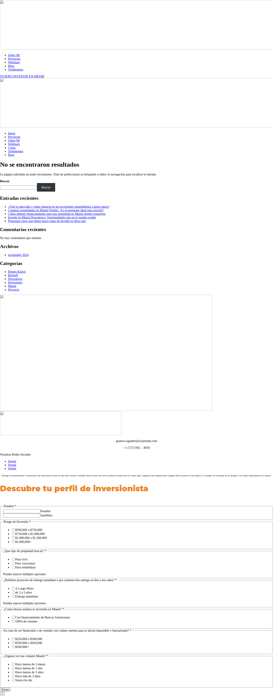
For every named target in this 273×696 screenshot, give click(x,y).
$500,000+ (22, 647)
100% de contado (26, 621)
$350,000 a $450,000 (28, 643)
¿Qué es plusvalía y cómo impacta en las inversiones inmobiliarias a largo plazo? (58, 206)
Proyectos (14, 58)
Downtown (15, 279)
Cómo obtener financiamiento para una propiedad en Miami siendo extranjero (57, 214)
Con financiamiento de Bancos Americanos (42, 617)
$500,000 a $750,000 (28, 530)
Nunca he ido (23, 680)
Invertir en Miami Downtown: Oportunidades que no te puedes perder (52, 217)
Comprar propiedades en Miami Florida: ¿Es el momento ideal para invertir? (56, 210)
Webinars (14, 62)
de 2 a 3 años (23, 592)
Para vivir (21, 559)
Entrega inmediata (26, 596)
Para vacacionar (25, 563)
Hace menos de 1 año (28, 668)
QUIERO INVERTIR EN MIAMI (22, 76)
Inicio (11, 133)
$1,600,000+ (23, 541)
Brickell (13, 275)
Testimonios (15, 69)
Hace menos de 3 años (29, 672)
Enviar (5, 689)
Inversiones (15, 282)
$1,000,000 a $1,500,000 (31, 537)
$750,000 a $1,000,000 (30, 534)
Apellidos (46, 515)
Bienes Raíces (17, 271)
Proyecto (13, 289)
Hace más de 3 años (27, 676)
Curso (12, 147)
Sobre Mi (14, 55)
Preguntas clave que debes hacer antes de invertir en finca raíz (47, 221)
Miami (12, 286)
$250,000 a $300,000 (28, 639)
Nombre (45, 511)
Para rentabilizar (25, 567)
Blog (11, 66)
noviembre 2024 (18, 255)
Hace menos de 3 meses (30, 664)
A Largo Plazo (24, 588)
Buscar (5, 181)
